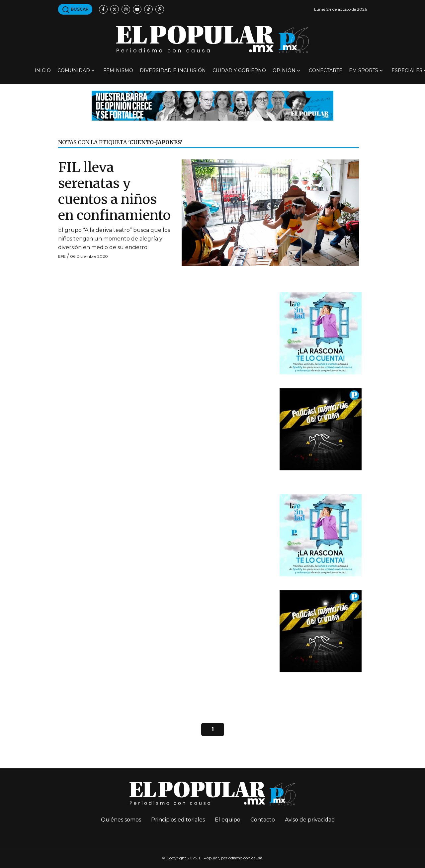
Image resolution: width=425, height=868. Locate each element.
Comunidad (73, 70)
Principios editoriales (178, 820)
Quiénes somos (121, 820)
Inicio (43, 70)
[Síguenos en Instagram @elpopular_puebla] (126, 9)
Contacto (262, 820)
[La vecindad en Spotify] (321, 333)
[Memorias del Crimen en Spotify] (321, 429)
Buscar (79, 9)
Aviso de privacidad (310, 820)
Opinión (284, 70)
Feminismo (118, 70)
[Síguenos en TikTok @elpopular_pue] (148, 9)
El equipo (227, 820)
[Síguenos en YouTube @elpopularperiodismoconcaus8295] (137, 9)
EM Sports (363, 70)
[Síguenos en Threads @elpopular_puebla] (159, 9)
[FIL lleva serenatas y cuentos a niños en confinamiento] (270, 212)
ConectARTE (325, 70)
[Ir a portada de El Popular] (212, 39)
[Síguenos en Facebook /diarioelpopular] (103, 9)
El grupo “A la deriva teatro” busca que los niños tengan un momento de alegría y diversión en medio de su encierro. (114, 238)
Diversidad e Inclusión (173, 70)
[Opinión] (212, 105)
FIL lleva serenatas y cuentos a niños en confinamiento (114, 191)
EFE (62, 256)
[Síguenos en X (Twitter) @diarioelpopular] (114, 9)
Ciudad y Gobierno (239, 70)
